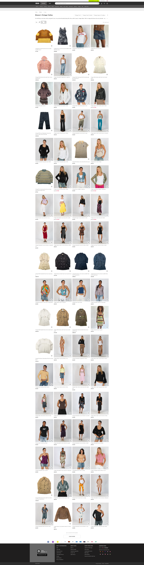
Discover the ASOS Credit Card (90, 556)
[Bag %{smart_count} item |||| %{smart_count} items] (107, 3)
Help (57, 547)
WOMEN (43, 3)
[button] (100, 551)
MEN (50, 3)
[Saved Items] (104, 3)
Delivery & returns (59, 551)
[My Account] (101, 3)
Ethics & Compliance (60, 559)
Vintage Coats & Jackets (87, 15)
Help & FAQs (102, 0)
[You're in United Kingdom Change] (107, 1)
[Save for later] (51, 46)
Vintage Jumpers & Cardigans (100, 15)
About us (72, 547)
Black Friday (87, 552)
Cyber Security (73, 554)
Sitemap (58, 556)
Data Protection (59, 557)
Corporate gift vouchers (88, 551)
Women (40, 12)
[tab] (37, 6)
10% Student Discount (60, 554)
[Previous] (73, 15)
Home (36, 12)
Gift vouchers (87, 549)
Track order (58, 549)
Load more (72, 536)
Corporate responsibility (74, 551)
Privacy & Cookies (98, 563)
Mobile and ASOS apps (88, 547)
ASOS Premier (59, 552)
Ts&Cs (103, 563)
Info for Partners (87, 554)
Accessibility (107, 563)
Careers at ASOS (73, 549)
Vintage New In (78, 15)
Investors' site (73, 552)
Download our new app (93, 0)
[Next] (108, 15)
